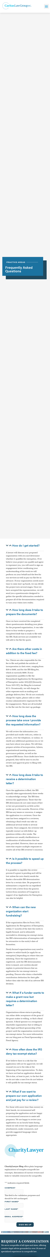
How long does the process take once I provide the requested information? (23, 720)
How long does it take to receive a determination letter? (24, 779)
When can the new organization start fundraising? (21, 911)
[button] (46, 6)
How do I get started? (26, 545)
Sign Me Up (25, 1224)
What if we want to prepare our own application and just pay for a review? (24, 1095)
